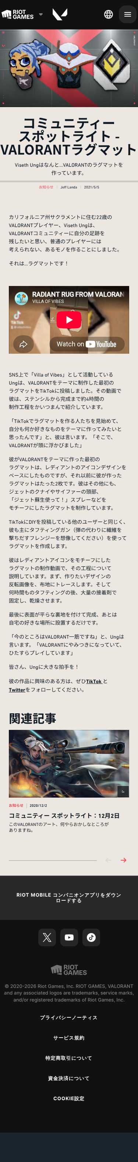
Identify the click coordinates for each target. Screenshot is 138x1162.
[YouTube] (69, 937)
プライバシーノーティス (69, 1018)
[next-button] (123, 860)
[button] (46, 187)
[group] (69, 789)
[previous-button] (108, 860)
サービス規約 (69, 1038)
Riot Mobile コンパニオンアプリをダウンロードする (69, 898)
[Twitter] (47, 937)
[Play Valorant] (60, 14)
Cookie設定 (69, 1099)
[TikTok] (91, 937)
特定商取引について (69, 1058)
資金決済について (69, 1078)
